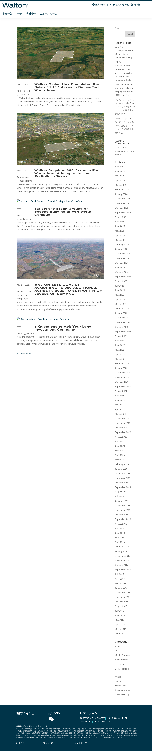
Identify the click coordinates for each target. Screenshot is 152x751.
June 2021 (120, 400)
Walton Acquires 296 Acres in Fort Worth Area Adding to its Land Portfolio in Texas (67, 173)
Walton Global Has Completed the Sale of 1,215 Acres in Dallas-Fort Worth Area (66, 87)
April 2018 (120, 542)
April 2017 (120, 579)
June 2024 (120, 267)
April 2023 (120, 300)
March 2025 (120, 240)
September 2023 (123, 277)
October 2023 (121, 272)
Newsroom (120, 664)
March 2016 (120, 629)
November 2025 (122, 203)
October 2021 (121, 382)
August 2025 (121, 217)
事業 (19, 14)
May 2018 (119, 538)
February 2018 (122, 547)
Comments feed (122, 690)
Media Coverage (123, 655)
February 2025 (122, 245)
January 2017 (121, 588)
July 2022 (119, 341)
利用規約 (20, 743)
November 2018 (122, 510)
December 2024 (122, 254)
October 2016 (121, 602)
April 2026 (120, 180)
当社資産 (31, 14)
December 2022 (122, 318)
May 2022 (119, 350)
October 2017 (121, 565)
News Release (121, 660)
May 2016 (119, 620)
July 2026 (119, 167)
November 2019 (122, 478)
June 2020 (120, 446)
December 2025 (122, 199)
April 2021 (120, 409)
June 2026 (120, 171)
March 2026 (120, 185)
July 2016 (119, 611)
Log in (118, 681)
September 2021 (123, 387)
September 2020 (123, 432)
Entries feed (120, 686)
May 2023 (119, 295)
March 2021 (120, 414)
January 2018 (121, 551)
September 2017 (123, 570)
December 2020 (122, 419)
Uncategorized (122, 669)
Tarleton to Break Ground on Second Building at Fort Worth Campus (62, 212)
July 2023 (119, 286)
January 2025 (121, 249)
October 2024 (121, 263)
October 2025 (121, 208)
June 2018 (120, 533)
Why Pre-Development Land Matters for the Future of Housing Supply (124, 54)
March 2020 (120, 460)
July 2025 (119, 222)
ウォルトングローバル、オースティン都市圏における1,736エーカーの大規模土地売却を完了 (125, 126)
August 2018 (121, 524)
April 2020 (120, 455)
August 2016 (121, 606)
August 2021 (121, 391)
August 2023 (121, 281)
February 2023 (122, 309)
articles (118, 646)
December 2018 (122, 506)
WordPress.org (122, 695)
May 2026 (119, 176)
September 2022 (123, 332)
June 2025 (120, 226)
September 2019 (123, 487)
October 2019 (121, 483)
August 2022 (121, 336)
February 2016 (122, 634)
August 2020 (121, 437)
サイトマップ (80, 743)
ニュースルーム (48, 14)
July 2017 (119, 574)
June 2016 (120, 616)
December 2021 (122, 373)
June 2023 (120, 290)
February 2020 (122, 464)
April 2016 (120, 625)
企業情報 (7, 14)
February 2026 (122, 190)
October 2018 (121, 515)
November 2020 (122, 423)
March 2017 (120, 583)
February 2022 (122, 364)
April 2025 (120, 235)
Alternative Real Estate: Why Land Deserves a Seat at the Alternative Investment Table (123, 73)
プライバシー (49, 743)
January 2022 (121, 368)
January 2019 (121, 501)
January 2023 (121, 313)
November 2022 (122, 322)
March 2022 (120, 359)
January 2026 (121, 194)
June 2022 (120, 345)
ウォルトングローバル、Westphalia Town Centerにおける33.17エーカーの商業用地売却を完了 (125, 107)
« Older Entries (24, 353)
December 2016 (122, 593)
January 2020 (121, 469)
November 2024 (122, 258)
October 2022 (121, 327)
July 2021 (119, 396)
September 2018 (123, 519)
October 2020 (121, 428)
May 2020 (119, 451)
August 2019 (121, 492)
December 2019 (122, 474)
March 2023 (120, 304)
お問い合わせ (122, 5)
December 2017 (122, 556)
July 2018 (119, 529)
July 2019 (119, 496)
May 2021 (119, 405)
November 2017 (122, 560)
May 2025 (119, 231)
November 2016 (122, 597)
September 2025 (123, 213)
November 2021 (122, 377)
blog (117, 651)
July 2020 (119, 442)
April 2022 (120, 355)
